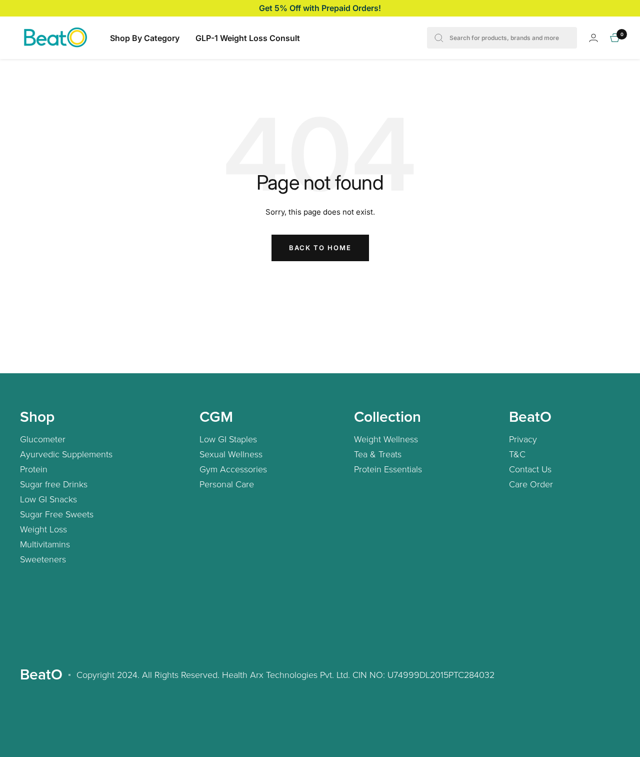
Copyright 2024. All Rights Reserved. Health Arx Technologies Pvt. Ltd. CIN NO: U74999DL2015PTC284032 (285, 674)
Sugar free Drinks (54, 483)
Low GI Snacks (48, 498)
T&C (517, 453)
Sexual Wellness (231, 453)
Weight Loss (43, 528)
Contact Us (530, 468)
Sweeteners (43, 558)
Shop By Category (145, 38)
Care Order (531, 483)
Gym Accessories (233, 468)
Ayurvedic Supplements (66, 453)
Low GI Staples (228, 438)
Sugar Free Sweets (57, 513)
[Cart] (615, 38)
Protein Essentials (388, 468)
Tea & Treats (378, 453)
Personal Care (227, 483)
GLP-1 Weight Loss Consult (248, 38)
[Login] (593, 38)
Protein (34, 468)
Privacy (523, 438)
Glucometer (43, 438)
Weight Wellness (386, 438)
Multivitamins (45, 543)
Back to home (320, 248)
